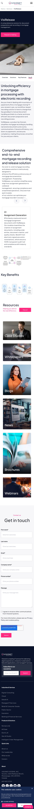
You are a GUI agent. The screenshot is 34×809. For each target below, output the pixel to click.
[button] (17, 801)
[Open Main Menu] (31, 3)
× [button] (32, 788)
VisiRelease (17, 9)
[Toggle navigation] (3, 3)
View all (25, 310)
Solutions (13, 77)
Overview (5, 77)
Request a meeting (10, 34)
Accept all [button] (9, 805)
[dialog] (17, 798)
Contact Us (28, 806)
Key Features (22, 77)
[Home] (16, 3)
